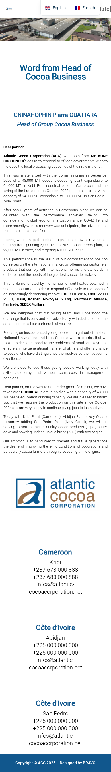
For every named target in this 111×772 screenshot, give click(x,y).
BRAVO (89, 763)
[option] (85, 8)
